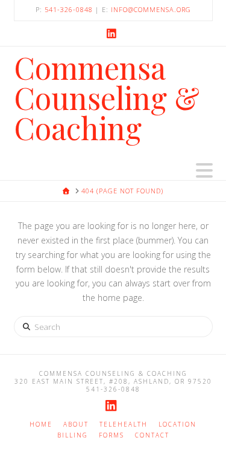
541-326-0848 (69, 9)
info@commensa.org (151, 9)
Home (41, 424)
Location (177, 424)
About (76, 424)
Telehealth (123, 424)
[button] (204, 170)
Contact (152, 435)
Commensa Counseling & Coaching (106, 98)
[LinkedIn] (113, 33)
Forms (111, 435)
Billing (72, 435)
